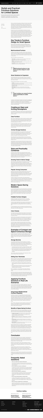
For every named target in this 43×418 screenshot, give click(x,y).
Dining (17, 3)
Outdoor (24, 3)
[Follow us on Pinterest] (38, 407)
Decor (20, 3)
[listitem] (1, 28)
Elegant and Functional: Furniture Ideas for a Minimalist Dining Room (26, 396)
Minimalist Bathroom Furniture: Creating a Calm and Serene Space (15, 396)
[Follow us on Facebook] (35, 407)
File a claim (2, 405)
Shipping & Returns (25, 403)
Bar (22, 3)
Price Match (13, 404)
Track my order (3, 404)
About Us (13, 403)
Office (27, 3)
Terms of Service (25, 406)
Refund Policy (24, 404)
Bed (12, 3)
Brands (30, 3)
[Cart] (36, 3)
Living (15, 3)
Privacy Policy (24, 405)
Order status (2, 403)
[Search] (33, 3)
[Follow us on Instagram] (37, 407)
